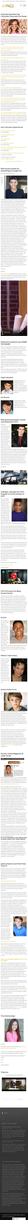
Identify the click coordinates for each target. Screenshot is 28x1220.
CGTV (5, 1113)
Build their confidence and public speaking (11, 1126)
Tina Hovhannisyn (8, 1016)
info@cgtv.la (22, 1)
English (17, 1218)
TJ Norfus (4, 1072)
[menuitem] (20, 5)
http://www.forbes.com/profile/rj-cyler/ (10, 784)
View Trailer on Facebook (7, 565)
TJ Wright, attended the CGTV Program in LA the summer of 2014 (12, 494)
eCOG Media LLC (10, 1216)
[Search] (20, 5)
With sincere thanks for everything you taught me (11, 170)
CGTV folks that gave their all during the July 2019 (12, 1140)
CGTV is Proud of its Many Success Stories (11, 592)
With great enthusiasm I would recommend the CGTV (13, 421)
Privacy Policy (16, 1214)
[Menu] (24, 5)
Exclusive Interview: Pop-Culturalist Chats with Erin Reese (14, 15)
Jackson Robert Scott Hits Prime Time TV (13, 865)
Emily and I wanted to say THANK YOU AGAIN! (14, 343)
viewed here (19, 1179)
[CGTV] (11, 5)
